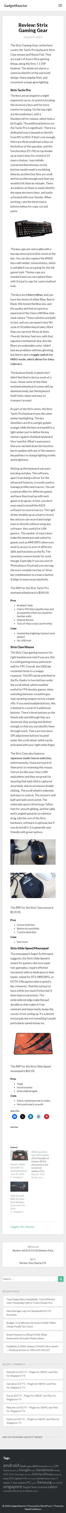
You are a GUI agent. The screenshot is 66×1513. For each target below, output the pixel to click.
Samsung (44, 1482)
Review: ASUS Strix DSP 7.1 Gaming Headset (18, 1167)
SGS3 (54, 1483)
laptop (5, 1478)
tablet (52, 1487)
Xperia (35, 1491)
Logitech (18, 1478)
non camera (20, 1482)
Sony (34, 1487)
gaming (15, 1470)
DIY (56, 1466)
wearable (7, 1491)
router (34, 1483)
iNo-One (28, 1475)
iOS (34, 1474)
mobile (39, 1478)
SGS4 (59, 1483)
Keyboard (57, 1474)
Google (24, 1470)
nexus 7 (7, 1482)
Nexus (47, 1478)
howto (57, 1470)
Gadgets (14, 1226)
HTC (6, 1474)
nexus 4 (54, 1478)
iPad (40, 1474)
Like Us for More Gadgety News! (22, 1437)
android (11, 1465)
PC (29, 1482)
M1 (25, 1478)
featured (7, 1470)
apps (29, 1466)
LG (11, 1478)
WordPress (46, 1506)
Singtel (27, 1487)
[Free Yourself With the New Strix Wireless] (19, 1187)
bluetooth (43, 1466)
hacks (33, 1470)
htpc (21, 1474)
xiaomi (28, 1490)
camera (51, 1466)
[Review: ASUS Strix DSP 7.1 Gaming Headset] (19, 1155)
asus (35, 1466)
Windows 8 (18, 1491)
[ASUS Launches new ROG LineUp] (41, 1164)
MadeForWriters (33, 1509)
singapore (12, 1486)
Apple (23, 1465)
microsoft (31, 1479)
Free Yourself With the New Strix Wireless (17, 1198)
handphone (44, 1470)
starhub (42, 1487)
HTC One (14, 1474)
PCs (22, 1226)
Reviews (30, 1226)
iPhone (47, 1474)
